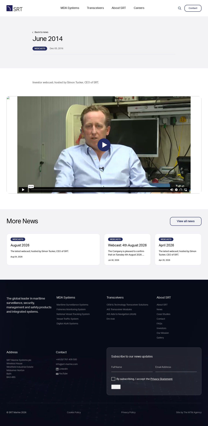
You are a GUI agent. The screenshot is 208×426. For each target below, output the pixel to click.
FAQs (159, 324)
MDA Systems (70, 8)
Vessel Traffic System (67, 319)
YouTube (63, 374)
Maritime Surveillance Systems (72, 305)
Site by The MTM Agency (189, 412)
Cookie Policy (74, 412)
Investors (161, 328)
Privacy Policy (128, 412)
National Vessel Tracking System (73, 314)
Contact (161, 319)
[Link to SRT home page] (14, 8)
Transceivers (95, 8)
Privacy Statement (161, 379)
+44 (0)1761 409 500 (66, 359)
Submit (116, 387)
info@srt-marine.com (67, 364)
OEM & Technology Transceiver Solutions (127, 305)
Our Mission (163, 333)
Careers (139, 8)
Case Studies (163, 314)
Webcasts (39, 49)
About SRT (119, 8)
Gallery (160, 338)
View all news (186, 221)
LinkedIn (63, 369)
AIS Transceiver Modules (119, 309)
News (159, 309)
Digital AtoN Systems (67, 324)
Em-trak (111, 319)
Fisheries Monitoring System (71, 309)
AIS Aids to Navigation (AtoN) (121, 314)
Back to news (41, 32)
